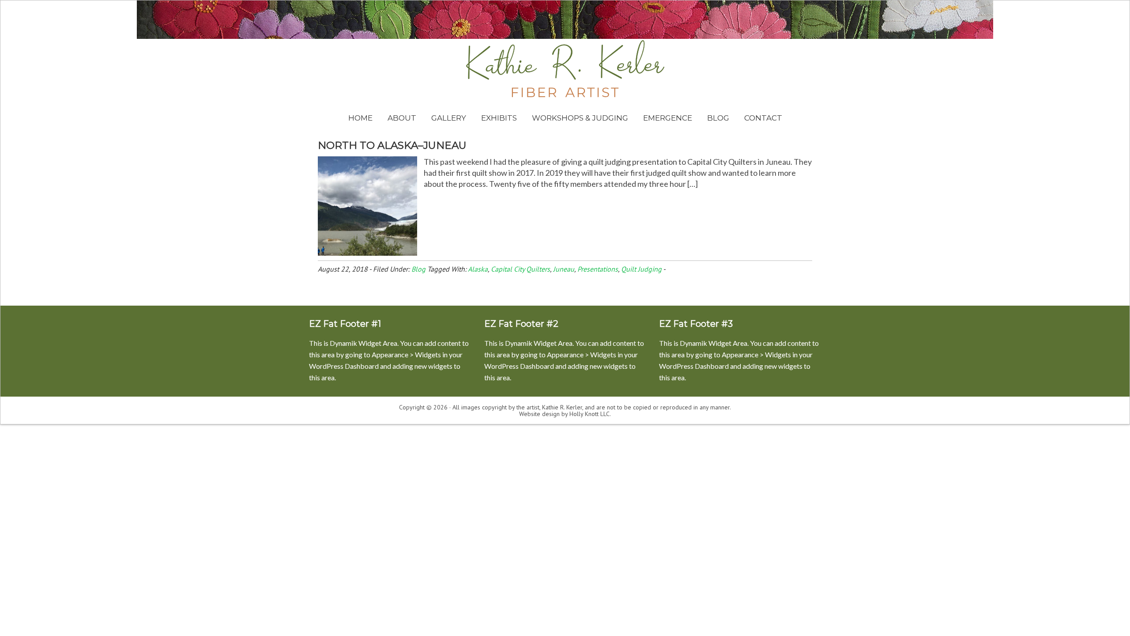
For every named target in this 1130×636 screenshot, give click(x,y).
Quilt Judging (641, 269)
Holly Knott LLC (589, 414)
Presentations (597, 269)
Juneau (563, 269)
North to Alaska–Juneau (392, 145)
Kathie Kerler (565, 68)
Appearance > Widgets (406, 354)
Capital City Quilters (520, 269)
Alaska (478, 269)
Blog (418, 269)
